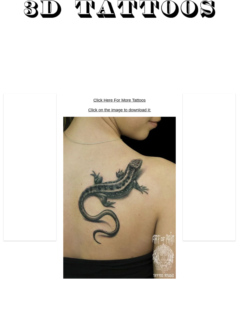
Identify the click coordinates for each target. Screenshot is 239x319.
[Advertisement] (119, 54)
